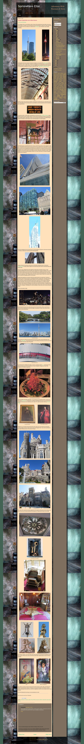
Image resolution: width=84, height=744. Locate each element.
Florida (55, 77)
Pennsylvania (60, 85)
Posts (56, 23)
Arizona (59, 73)
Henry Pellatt (33, 699)
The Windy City (58, 42)
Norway (55, 84)
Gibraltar (55, 78)
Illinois (62, 78)
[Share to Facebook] (24, 698)
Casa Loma (24, 400)
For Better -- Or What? (58, 68)
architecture (23, 699)
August (57, 38)
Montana (64, 80)
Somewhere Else (29, 6)
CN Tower (37, 26)
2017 (56, 29)
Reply (22, 711)
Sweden (57, 87)
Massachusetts (56, 80)
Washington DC (56, 89)
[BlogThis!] (23, 698)
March (57, 30)
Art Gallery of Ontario (44, 115)
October (57, 41)
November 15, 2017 (29, 707)
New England (60, 82)
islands (55, 94)
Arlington (62, 73)
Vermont (60, 88)
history (64, 93)
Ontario (41, 699)
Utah (57, 88)
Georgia (61, 77)
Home (35, 734)
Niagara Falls (58, 52)
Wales (65, 88)
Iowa (54, 79)
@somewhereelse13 (57, 19)
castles (29, 699)
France (58, 77)
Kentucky (60, 79)
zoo (58, 99)
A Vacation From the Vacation (61, 49)
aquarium (58, 90)
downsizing (56, 93)
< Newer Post (21, 734)
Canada (26, 699)
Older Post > (49, 734)
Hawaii (57, 78)
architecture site (20, 266)
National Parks (57, 81)
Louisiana (64, 79)
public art (60, 96)
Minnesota (60, 80)
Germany (64, 77)
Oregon (62, 84)
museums (37, 699)
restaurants (44, 699)
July (56, 36)
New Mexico (59, 83)
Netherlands (55, 82)
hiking (61, 93)
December (58, 58)
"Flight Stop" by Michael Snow (43, 66)
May (57, 33)
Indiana (65, 78)
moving (58, 94)
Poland (65, 85)
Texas (63, 87)
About (20, 15)
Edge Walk (23, 340)
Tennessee (60, 87)
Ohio (57, 84)
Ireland (57, 79)
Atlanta (65, 73)
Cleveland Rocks (59, 51)
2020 (56, 63)
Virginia (63, 88)
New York (64, 83)
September (58, 39)
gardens (59, 93)
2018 (56, 60)
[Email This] (22, 698)
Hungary (60, 78)
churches (64, 91)
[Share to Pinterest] (25, 698)
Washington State (62, 89)
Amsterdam (55, 73)
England (64, 76)
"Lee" (43, 364)
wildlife (56, 99)
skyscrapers (49, 699)
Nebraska (64, 81)
